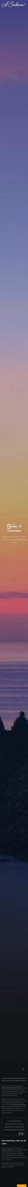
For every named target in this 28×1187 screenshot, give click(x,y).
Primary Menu (25, 4)
